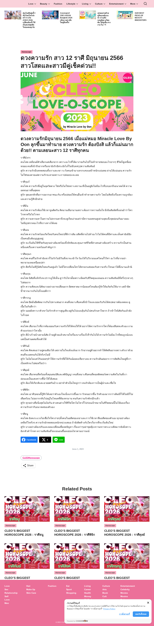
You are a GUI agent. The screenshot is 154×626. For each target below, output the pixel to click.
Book (105, 593)
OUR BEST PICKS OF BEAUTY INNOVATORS (140, 16)
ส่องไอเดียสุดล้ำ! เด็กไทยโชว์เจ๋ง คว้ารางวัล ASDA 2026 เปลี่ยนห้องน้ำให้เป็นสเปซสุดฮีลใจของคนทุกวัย (29, 20)
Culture (99, 4)
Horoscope (26, 52)
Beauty (43, 4)
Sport (69, 589)
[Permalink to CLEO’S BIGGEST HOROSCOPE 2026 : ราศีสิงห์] (77, 556)
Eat (67, 586)
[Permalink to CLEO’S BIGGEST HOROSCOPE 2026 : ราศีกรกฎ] (126, 556)
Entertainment (116, 4)
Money (87, 596)
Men (7, 603)
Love (30, 4)
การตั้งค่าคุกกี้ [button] (124, 614)
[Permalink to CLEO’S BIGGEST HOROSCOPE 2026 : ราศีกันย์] (27, 556)
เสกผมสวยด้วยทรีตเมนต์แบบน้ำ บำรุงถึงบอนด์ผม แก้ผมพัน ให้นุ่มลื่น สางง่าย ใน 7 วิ (104, 19)
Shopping (71, 593)
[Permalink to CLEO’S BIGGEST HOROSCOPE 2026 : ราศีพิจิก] (77, 509)
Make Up (30, 589)
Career (87, 589)
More (132, 4)
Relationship (11, 593)
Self (6, 596)
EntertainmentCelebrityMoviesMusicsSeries (127, 593)
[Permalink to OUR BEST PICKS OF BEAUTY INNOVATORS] (125, 14)
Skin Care (31, 593)
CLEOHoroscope (31, 458)
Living (85, 4)
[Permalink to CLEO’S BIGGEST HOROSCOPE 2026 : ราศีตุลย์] (126, 509)
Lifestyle (70, 4)
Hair (28, 586)
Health (87, 593)
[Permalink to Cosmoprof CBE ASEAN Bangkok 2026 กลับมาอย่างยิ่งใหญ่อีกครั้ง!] (50, 14)
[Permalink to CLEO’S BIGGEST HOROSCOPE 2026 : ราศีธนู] (27, 509)
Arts (104, 589)
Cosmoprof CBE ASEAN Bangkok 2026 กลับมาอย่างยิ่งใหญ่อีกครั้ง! (66, 17)
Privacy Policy (109, 609)
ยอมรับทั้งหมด (140, 614)
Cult (104, 596)
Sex (6, 589)
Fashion (58, 4)
